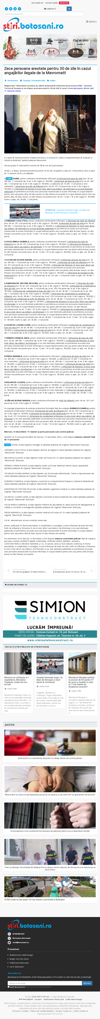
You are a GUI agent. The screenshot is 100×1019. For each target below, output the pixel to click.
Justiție (52, 81)
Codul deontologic (73, 999)
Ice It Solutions (17, 966)
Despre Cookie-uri (64, 1011)
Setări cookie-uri (81, 1011)
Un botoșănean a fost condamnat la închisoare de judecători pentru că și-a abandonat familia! (50, 831)
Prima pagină (27, 999)
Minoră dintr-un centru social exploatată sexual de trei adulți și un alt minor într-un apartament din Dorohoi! (50, 795)
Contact (38, 999)
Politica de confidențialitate (38, 987)
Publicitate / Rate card (54, 999)
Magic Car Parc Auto (19, 959)
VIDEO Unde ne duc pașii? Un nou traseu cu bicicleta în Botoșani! (34, 899)
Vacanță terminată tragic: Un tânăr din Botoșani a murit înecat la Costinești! (49, 679)
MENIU (92, 21)
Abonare (87, 983)
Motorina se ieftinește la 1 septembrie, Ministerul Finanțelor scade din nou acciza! (16, 681)
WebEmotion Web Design (21, 955)
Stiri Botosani (12, 81)
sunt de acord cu (30, 987)
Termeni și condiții (20, 1011)
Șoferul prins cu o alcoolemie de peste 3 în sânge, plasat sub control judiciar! (50, 758)
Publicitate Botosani (19, 963)
